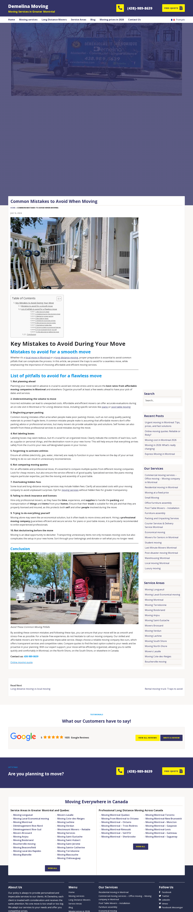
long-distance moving (66, 357)
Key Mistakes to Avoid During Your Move (34, 303)
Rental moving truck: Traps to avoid (164, 688)
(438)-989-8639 (139, 8)
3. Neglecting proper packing (44, 316)
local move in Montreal (38, 357)
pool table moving (121, 406)
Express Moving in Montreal (160, 454)
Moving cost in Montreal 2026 (160, 440)
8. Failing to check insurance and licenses (48, 327)
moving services (70, 490)
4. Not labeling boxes (41, 318)
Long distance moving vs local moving (30, 688)
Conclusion (31, 334)
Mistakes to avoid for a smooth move (37, 306)
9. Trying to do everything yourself (46, 330)
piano (105, 406)
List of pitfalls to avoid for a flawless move (39, 309)
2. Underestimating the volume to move (47, 314)
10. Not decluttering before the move (47, 332)
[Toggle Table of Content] (57, 298)
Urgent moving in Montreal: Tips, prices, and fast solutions (162, 424)
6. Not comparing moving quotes (45, 323)
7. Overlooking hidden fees (43, 325)
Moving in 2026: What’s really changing (160, 447)
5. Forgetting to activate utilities (45, 321)
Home (12, 208)
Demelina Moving (28, 6)
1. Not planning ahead (42, 312)
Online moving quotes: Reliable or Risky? (162, 433)
